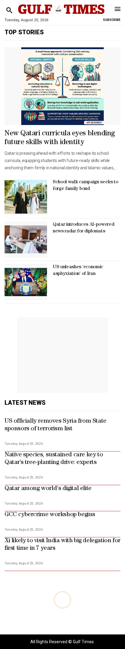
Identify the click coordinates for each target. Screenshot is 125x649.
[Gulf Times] (61, 15)
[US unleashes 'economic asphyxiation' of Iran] (26, 282)
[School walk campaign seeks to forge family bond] (26, 197)
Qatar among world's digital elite (48, 489)
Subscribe (111, 20)
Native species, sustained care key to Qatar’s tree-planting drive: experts (54, 459)
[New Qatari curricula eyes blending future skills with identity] (62, 86)
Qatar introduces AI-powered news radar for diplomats (83, 228)
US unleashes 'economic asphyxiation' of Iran (78, 270)
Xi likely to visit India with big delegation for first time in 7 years (62, 545)
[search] (9, 10)
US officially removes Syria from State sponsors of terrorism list (55, 425)
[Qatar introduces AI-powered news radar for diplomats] (26, 239)
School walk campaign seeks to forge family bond (85, 185)
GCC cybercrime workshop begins (50, 515)
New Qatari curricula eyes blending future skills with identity (60, 138)
